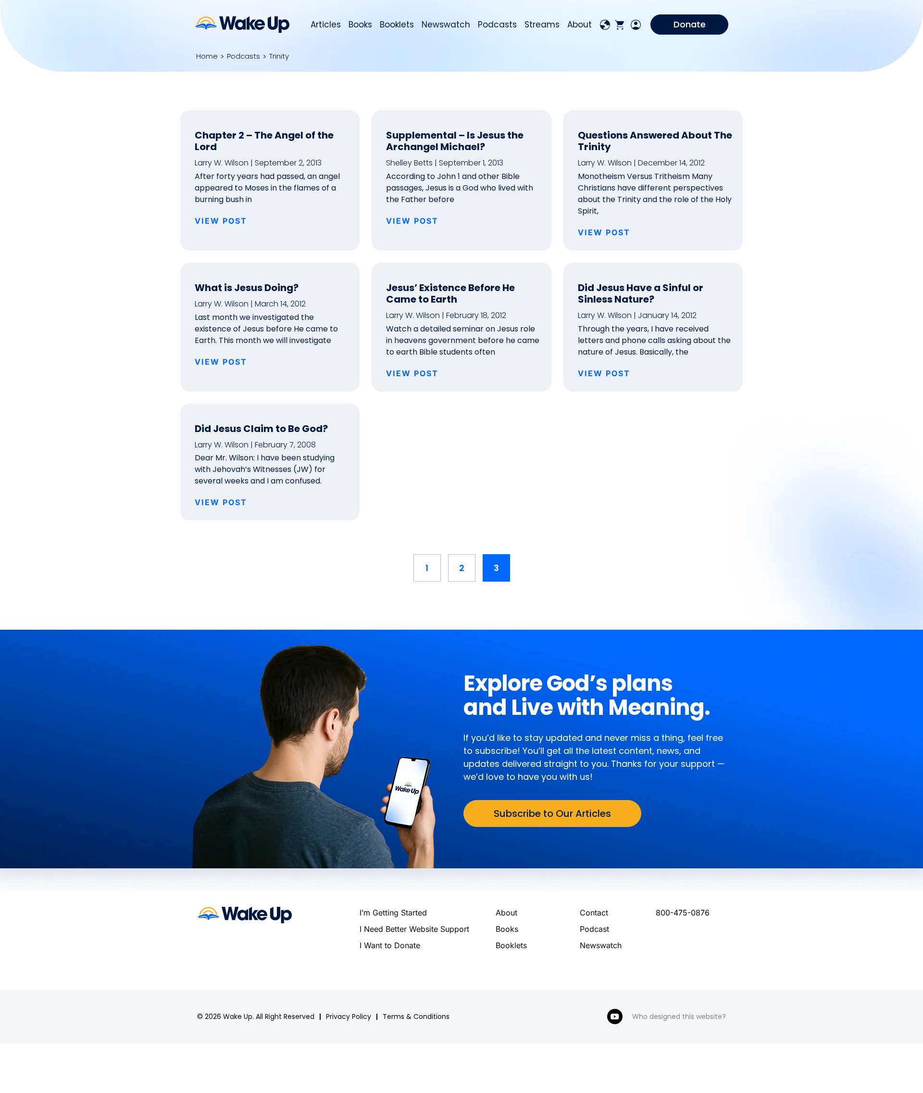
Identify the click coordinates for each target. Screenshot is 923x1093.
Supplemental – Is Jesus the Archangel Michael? (455, 140)
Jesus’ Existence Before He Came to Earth (450, 293)
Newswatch (446, 24)
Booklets (397, 24)
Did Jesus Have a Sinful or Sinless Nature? (640, 293)
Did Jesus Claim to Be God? (261, 428)
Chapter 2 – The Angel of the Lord (264, 140)
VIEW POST (221, 221)
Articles (326, 24)
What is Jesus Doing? (247, 287)
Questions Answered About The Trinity (655, 140)
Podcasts (497, 24)
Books (360, 24)
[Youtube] (615, 1016)
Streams (542, 24)
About (579, 24)
